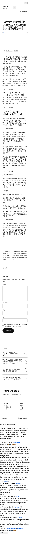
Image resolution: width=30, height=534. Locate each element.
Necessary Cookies (8, 483)
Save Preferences (11, 528)
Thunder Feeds (10, 391)
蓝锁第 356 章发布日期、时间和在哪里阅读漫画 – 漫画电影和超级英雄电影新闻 (12, 361)
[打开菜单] (26, 3)
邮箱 (4, 310)
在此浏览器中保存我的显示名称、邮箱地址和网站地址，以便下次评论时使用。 (15, 325)
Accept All (16, 442)
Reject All (10, 442)
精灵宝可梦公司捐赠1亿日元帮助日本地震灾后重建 (11, 370)
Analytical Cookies (8, 507)
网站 (3, 317)
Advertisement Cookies (9, 518)
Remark (17, 496)
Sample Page (24, 11)
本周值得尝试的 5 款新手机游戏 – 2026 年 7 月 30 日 (11, 378)
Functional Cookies (8, 496)
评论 (4, 284)
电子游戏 (16, 51)
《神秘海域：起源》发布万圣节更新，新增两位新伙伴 (6, 255)
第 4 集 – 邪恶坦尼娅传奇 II (10, 354)
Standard (18, 483)
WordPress (22, 418)
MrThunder (9, 51)
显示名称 (5, 303)
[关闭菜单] (14, 7)
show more (5, 481)
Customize (3, 442)
